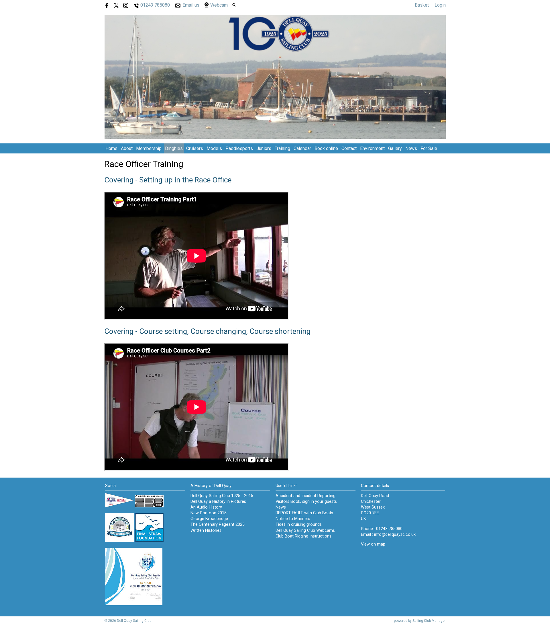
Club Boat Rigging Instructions (303, 536)
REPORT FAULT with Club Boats (304, 513)
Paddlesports (239, 148)
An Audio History (206, 507)
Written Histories (205, 530)
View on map (373, 544)
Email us (190, 5)
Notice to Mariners (293, 518)
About (127, 148)
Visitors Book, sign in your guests (306, 501)
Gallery (395, 148)
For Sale (429, 148)
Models (214, 148)
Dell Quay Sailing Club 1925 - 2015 (221, 495)
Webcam (219, 5)
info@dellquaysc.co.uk (395, 534)
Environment (372, 148)
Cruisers (194, 148)
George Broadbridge (209, 518)
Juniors (263, 148)
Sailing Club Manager (429, 621)
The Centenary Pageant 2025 (217, 524)
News (411, 148)
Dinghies (174, 148)
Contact (349, 148)
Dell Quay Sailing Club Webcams (305, 530)
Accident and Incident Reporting (305, 495)
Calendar (302, 148)
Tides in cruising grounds (299, 524)
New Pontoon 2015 (208, 513)
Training (282, 148)
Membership (149, 148)
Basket (422, 5)
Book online (326, 148)
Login (440, 5)
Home (111, 148)
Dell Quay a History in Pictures (218, 501)
